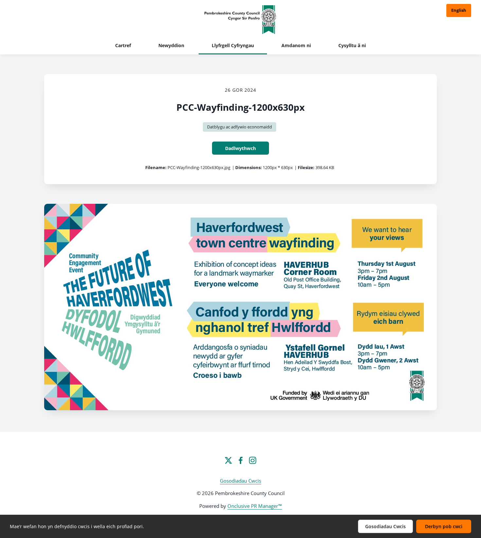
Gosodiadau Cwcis (240, 480)
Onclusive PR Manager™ (254, 506)
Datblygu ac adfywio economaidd (239, 127)
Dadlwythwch (240, 148)
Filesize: (306, 167)
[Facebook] (240, 460)
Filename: (156, 167)
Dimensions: (248, 167)
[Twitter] (228, 460)
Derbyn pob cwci (443, 526)
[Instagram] (252, 460)
